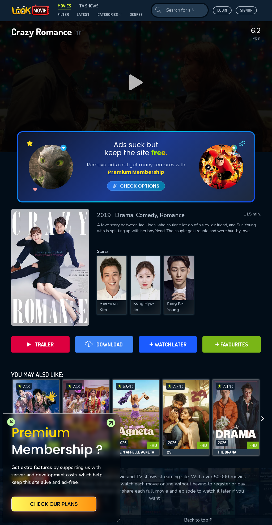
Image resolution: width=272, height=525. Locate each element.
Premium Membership (136, 172)
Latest (83, 14)
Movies (64, 6)
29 (169, 452)
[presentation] (264, 419)
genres (136, 14)
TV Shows (89, 6)
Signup (246, 10)
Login (222, 10)
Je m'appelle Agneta (135, 452)
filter (63, 14)
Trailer (44, 344)
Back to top (197, 520)
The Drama (226, 452)
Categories (107, 14)
